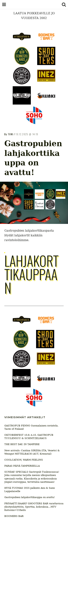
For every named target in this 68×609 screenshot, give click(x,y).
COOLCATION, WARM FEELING (23, 459)
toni (10, 134)
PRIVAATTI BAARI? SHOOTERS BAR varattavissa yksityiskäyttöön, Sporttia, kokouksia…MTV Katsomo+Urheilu (33, 506)
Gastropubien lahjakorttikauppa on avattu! (29, 497)
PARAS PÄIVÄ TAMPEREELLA (22, 465)
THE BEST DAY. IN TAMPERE (22, 444)
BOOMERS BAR (14, 516)
